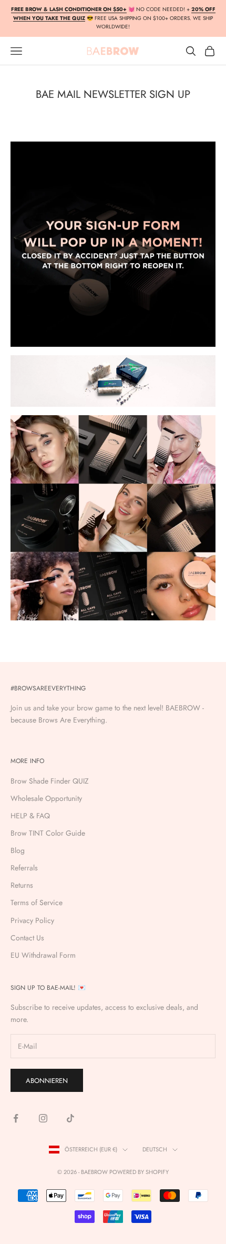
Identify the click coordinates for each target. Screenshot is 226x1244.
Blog (18, 850)
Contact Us (27, 937)
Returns (22, 885)
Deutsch (154, 1149)
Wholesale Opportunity (46, 798)
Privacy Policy (32, 920)
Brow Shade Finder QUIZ (50, 781)
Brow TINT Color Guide (48, 833)
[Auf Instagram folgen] (43, 1118)
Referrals (24, 867)
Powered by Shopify (139, 1172)
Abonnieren (47, 1081)
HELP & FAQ (30, 815)
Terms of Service (37, 902)
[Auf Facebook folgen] (16, 1118)
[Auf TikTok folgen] (70, 1118)
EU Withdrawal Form (43, 955)
